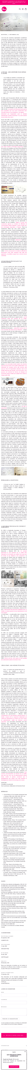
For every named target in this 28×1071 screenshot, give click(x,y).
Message (4, 1006)
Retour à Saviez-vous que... (14, 1035)
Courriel (4, 999)
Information (5, 1045)
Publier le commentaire (10, 1018)
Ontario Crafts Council (20, 734)
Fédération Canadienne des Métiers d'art (14, 702)
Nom (2, 992)
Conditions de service (8, 1024)
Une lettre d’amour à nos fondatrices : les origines (15, 60)
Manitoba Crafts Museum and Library (9, 740)
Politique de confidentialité (21, 1022)
